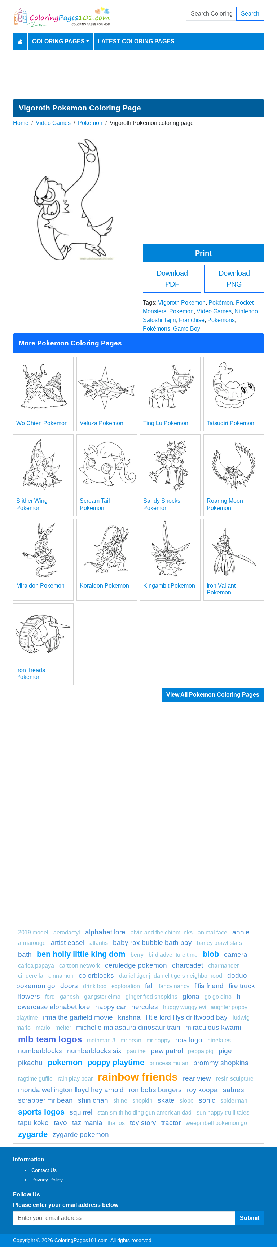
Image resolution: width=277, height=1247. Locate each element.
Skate (166, 1100)
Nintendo (246, 311)
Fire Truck (242, 986)
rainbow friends (138, 1077)
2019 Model (33, 932)
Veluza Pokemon (101, 423)
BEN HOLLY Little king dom (81, 954)
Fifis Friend (209, 986)
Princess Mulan (168, 1063)
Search (250, 13)
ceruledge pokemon (136, 965)
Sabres (233, 1090)
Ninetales (219, 1040)
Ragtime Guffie (35, 1079)
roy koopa (202, 1090)
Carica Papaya (36, 966)
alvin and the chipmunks (162, 932)
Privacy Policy (47, 1179)
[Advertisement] (138, 74)
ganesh (69, 997)
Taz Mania (87, 1122)
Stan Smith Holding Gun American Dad (144, 1112)
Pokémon (220, 303)
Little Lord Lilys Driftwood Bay (187, 1017)
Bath (25, 954)
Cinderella (30, 976)
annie (241, 932)
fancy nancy (174, 986)
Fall (149, 986)
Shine (120, 1101)
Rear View (197, 1078)
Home (20, 123)
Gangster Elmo (102, 997)
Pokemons (221, 320)
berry (137, 955)
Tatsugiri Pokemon (230, 423)
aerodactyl (66, 932)
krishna (129, 1017)
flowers (29, 996)
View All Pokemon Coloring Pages (212, 695)
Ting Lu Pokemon (165, 423)
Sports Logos (41, 1111)
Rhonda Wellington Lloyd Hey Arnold (71, 1090)
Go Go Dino (218, 997)
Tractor (171, 1122)
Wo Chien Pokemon (42, 423)
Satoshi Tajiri (159, 320)
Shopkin (142, 1101)
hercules (144, 1007)
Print (203, 253)
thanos (116, 1123)
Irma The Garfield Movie (78, 1017)
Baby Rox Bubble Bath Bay (152, 942)
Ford (50, 997)
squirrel (81, 1112)
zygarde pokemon (81, 1134)
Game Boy (186, 329)
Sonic (207, 1100)
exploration (125, 986)
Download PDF (172, 278)
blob (211, 954)
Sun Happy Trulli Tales (223, 1112)
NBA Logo (188, 1040)
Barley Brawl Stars (219, 943)
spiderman (233, 1101)
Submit (249, 1218)
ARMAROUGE (32, 943)
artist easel (67, 942)
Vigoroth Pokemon (182, 303)
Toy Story (143, 1122)
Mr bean (130, 1040)
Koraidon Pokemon (104, 586)
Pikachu (30, 1063)
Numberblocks (40, 1051)
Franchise (192, 320)
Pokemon (90, 123)
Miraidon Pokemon (40, 586)
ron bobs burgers (155, 1090)
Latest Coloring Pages (136, 41)
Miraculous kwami (213, 1027)
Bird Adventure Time (173, 955)
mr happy (158, 1040)
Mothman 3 (101, 1040)
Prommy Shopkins (221, 1063)
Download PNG (234, 278)
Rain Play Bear (75, 1079)
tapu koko (33, 1122)
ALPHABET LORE (105, 932)
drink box (94, 986)
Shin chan (93, 1100)
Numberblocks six (94, 1051)
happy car (110, 1007)
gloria (191, 996)
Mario (43, 1028)
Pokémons (156, 329)
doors (69, 986)
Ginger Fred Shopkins (151, 997)
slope (187, 1101)
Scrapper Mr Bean (45, 1100)
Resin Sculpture (235, 1079)
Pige (225, 1051)
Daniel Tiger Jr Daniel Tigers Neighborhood (170, 976)
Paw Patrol (167, 1051)
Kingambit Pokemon (169, 586)
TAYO (60, 1122)
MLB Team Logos (50, 1039)
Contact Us (44, 1170)
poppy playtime (115, 1062)
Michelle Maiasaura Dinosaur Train (128, 1027)
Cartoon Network (79, 966)
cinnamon (61, 976)
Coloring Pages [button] (58, 41)
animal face (212, 932)
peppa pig (201, 1051)
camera (235, 954)
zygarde (33, 1134)
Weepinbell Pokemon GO (216, 1123)
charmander (223, 966)
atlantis (98, 943)
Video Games (53, 123)
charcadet (187, 965)
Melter (63, 1028)
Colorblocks (96, 975)
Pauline (136, 1051)
